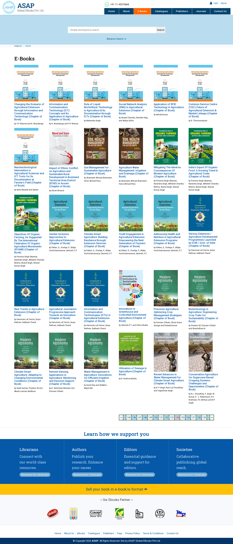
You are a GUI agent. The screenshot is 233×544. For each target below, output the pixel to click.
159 (204, 417)
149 (150, 417)
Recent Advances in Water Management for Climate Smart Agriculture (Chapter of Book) (169, 379)
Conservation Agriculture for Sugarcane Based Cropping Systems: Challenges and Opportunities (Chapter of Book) (203, 382)
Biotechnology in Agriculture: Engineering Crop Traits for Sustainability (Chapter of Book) (203, 315)
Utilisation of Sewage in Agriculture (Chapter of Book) (133, 371)
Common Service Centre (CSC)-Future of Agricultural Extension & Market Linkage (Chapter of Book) (203, 110)
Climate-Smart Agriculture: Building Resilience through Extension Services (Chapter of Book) (95, 240)
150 (156, 417)
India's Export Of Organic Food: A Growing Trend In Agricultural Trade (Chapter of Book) (203, 172)
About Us (69, 533)
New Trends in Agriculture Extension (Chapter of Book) (29, 312)
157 (193, 417)
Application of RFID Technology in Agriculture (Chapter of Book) (169, 107)
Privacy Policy (132, 533)
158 (199, 417)
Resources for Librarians (35, 474)
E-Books (142, 11)
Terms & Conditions (153, 533)
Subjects (18, 46)
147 (139, 417)
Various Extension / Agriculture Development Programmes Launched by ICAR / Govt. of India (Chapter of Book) (203, 240)
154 (177, 417)
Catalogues (161, 11)
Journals (201, 11)
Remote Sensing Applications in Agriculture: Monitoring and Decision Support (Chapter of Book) (62, 377)
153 (172, 417)
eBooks (81, 533)
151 (161, 417)
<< (121, 417)
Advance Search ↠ (116, 38)
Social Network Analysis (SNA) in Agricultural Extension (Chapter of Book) (133, 109)
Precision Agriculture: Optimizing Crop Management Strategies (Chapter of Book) (168, 314)
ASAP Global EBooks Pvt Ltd (144, 540)
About (126, 11)
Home (111, 11)
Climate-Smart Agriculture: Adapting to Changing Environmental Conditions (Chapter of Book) (28, 377)
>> (211, 417)
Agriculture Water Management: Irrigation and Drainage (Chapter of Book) (134, 172)
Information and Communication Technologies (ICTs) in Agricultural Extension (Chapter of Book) (97, 315)
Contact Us (220, 11)
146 (134, 417)
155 (182, 417)
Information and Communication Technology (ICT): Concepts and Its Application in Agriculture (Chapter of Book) (63, 112)
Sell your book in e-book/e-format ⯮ (116, 489)
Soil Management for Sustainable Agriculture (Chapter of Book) (97, 170)
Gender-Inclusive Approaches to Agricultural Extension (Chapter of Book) (62, 239)
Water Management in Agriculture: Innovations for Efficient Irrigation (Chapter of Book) (98, 376)
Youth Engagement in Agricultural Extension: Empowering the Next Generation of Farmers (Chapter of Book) (132, 240)
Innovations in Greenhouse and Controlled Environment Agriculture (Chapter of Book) (132, 314)
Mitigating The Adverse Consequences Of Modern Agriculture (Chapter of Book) (167, 172)
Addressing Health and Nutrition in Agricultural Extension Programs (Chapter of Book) (167, 239)
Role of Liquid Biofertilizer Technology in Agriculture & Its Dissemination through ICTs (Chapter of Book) (98, 110)
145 (129, 417)
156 (188, 417)
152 (166, 417)
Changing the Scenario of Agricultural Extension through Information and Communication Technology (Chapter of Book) (29, 112)
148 (145, 417)
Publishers (182, 11)
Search (160, 30)
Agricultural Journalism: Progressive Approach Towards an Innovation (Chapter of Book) (63, 314)
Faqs (119, 533)
